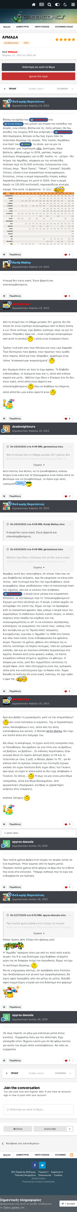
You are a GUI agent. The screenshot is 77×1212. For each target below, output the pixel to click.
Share (19, 1128)
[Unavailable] (38, 218)
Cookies (58, 1175)
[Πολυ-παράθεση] (4, 254)
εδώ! (48, 189)
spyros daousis (51, 915)
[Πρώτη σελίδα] (4, 88)
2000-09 (31, 55)
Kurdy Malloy (51, 524)
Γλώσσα (42, 1172)
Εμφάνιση (56, 1172)
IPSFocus (30, 1172)
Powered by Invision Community (38, 1181)
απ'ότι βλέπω (54, 730)
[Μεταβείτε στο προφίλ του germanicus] (6, 306)
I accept (69, 1203)
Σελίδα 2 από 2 (37, 88)
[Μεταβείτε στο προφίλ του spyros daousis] (6, 843)
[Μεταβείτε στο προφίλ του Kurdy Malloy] (6, 264)
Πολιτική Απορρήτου (25, 1175)
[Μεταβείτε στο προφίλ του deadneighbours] (6, 428)
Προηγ (12, 88)
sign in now (10, 1095)
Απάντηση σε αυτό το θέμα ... (27, 1109)
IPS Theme (16, 1172)
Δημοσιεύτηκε (30, 105)
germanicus (50, 446)
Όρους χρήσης (12, 1207)
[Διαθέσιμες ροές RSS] (71, 1154)
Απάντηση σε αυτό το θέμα (38, 66)
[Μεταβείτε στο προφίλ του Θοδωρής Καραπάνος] (6, 103)
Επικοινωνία (44, 1175)
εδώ (39, 148)
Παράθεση (15, 254)
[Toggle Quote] (8, 446)
